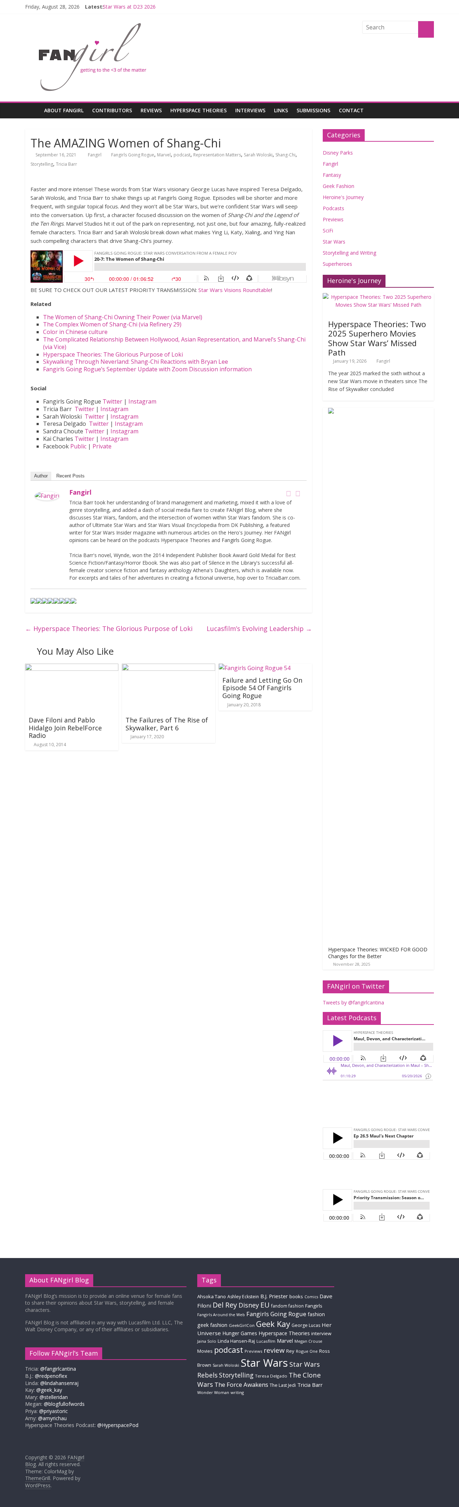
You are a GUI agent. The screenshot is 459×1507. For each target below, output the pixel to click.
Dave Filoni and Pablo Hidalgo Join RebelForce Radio (65, 728)
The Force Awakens (241, 1384)
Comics (311, 1296)
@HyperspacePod (117, 1425)
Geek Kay (273, 1323)
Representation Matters (217, 155)
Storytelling (41, 164)
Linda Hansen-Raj (236, 1341)
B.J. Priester (274, 1296)
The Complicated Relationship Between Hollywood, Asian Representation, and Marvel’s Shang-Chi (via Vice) (174, 343)
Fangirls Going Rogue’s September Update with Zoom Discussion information (147, 369)
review (274, 1350)
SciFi (328, 230)
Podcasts (333, 208)
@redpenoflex (51, 1375)
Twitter (112, 401)
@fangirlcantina (58, 1368)
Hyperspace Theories (198, 110)
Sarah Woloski (258, 155)
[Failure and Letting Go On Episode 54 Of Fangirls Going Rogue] (254, 668)
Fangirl (95, 155)
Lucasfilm (265, 1341)
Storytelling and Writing (349, 252)
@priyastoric (53, 1411)
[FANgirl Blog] (32, 110)
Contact (351, 110)
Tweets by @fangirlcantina (353, 1002)
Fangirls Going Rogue (132, 155)
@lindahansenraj (59, 1383)
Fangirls (313, 1306)
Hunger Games (239, 1333)
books (296, 1296)
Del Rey (225, 1305)
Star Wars (334, 241)
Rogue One (307, 1351)
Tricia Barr (66, 164)
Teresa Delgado (271, 1376)
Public (78, 446)
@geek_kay (49, 1389)
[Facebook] (288, 493)
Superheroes (337, 263)
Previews (333, 219)
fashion (316, 1314)
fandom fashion (287, 1306)
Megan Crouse (308, 1341)
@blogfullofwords (64, 1403)
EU (265, 1305)
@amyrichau (52, 1418)
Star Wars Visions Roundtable (234, 289)
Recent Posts (70, 476)
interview (321, 1333)
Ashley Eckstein (243, 1297)
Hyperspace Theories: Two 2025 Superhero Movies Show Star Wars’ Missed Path (377, 338)
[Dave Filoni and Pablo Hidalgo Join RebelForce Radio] (71, 668)
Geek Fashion (338, 186)
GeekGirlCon (242, 1325)
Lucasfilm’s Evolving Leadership (259, 628)
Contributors (112, 110)
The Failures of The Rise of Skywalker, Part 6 (167, 724)
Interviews (250, 110)
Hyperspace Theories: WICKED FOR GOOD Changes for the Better (377, 953)
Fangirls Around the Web (221, 1314)
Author (41, 476)
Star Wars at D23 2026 (129, 6)
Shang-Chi (285, 155)
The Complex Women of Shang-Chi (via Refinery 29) (112, 324)
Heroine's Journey (343, 197)
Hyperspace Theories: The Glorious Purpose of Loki (113, 354)
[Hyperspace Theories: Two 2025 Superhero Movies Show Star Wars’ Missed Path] (378, 296)
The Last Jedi (283, 1385)
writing (237, 1392)
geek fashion (212, 1325)
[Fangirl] (47, 496)
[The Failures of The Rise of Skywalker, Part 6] (168, 668)
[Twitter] (297, 493)
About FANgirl (64, 110)
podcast (182, 155)
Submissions (313, 110)
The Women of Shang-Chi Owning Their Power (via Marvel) (122, 317)
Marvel (164, 155)
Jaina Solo (206, 1341)
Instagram (142, 401)
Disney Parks (338, 152)
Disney (248, 1305)
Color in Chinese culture (75, 332)
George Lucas (306, 1325)
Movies (205, 1351)
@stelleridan (53, 1397)
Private (102, 446)
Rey (290, 1351)
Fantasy (332, 174)
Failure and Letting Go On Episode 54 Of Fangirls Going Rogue (262, 688)
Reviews (151, 110)
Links (281, 110)
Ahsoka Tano (211, 1296)
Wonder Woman (213, 1392)
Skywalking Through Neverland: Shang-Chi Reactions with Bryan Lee (135, 362)
